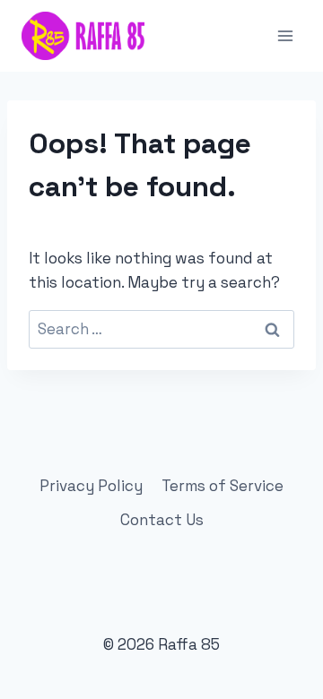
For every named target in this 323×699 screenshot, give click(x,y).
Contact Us (162, 520)
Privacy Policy (91, 486)
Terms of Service (223, 486)
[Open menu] (284, 35)
